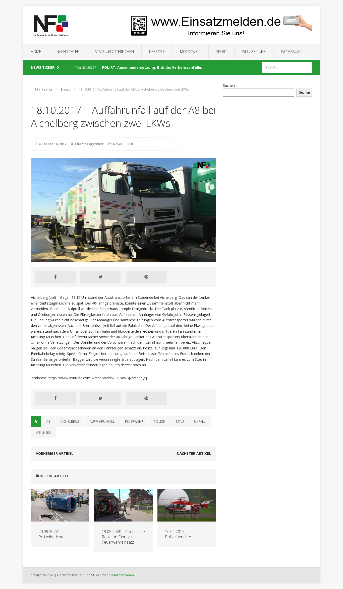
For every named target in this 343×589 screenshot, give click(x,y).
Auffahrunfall (102, 421)
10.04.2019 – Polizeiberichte (178, 534)
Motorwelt (190, 51)
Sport (221, 51)
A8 (48, 421)
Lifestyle (157, 51)
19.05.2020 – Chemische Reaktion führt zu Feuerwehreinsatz (123, 537)
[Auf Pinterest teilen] (146, 277)
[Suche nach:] (287, 67)
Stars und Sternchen (114, 51)
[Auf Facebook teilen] (55, 277)
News (117, 143)
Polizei (159, 421)
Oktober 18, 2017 (52, 143)
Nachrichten (68, 51)
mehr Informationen (117, 575)
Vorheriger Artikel (54, 453)
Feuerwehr (134, 421)
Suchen (229, 85)
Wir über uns (254, 51)
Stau (180, 421)
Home (36, 51)
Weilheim (43, 432)
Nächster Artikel (194, 453)
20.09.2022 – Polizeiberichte (51, 534)
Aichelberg (70, 421)
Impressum (290, 51)
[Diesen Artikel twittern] (100, 277)
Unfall (200, 421)
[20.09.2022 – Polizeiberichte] (60, 518)
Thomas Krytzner (89, 143)
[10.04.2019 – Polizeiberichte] (186, 518)
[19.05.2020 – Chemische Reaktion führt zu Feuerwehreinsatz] (123, 518)
